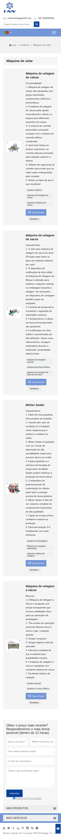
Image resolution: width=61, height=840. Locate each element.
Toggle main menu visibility (54, 32)
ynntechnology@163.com (19, 18)
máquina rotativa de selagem (36, 554)
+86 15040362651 (46, 18)
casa (12, 45)
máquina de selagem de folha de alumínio (37, 373)
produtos (24, 45)
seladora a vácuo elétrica (38, 689)
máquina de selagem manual (36, 361)
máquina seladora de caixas (36, 204)
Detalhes (34, 219)
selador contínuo (34, 190)
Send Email (36, 212)
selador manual (34, 683)
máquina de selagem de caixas (37, 196)
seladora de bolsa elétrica (38, 367)
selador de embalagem (37, 541)
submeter (14, 793)
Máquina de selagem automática (36, 547)
